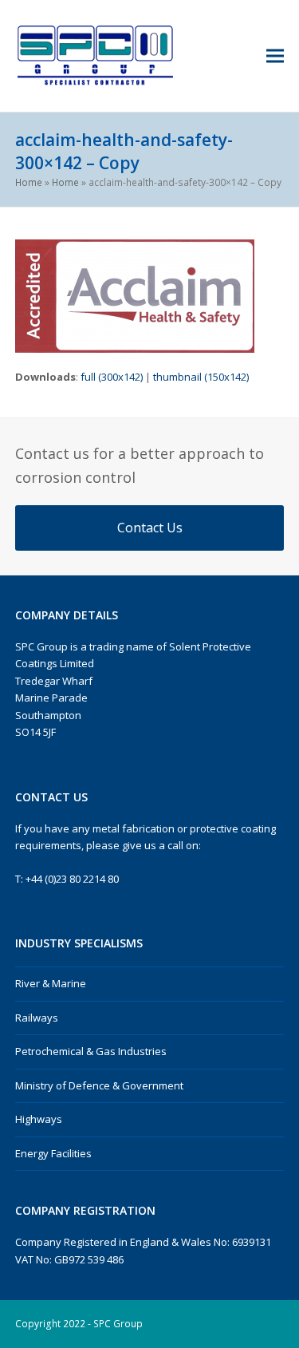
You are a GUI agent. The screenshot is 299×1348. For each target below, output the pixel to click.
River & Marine (50, 983)
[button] (275, 56)
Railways (36, 1017)
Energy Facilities (53, 1153)
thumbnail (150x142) (201, 377)
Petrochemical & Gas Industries (91, 1051)
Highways (38, 1119)
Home (28, 182)
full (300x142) (112, 377)
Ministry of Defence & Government (99, 1085)
